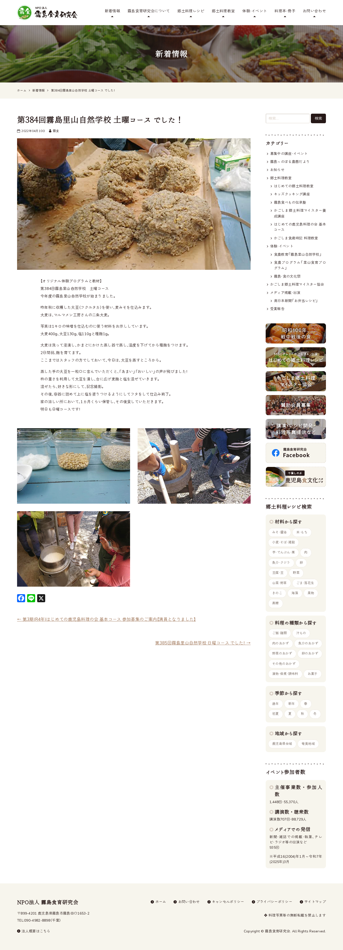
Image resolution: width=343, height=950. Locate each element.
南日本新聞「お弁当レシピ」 (296, 300)
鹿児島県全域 (282, 744)
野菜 (296, 573)
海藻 (295, 593)
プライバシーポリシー (274, 901)
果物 (311, 593)
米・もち (302, 532)
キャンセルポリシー (228, 901)
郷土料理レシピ (190, 11)
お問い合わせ (314, 11)
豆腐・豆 (277, 573)
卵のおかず (310, 653)
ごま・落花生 (305, 583)
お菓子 (313, 674)
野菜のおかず (282, 653)
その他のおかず (284, 664)
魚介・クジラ (281, 562)
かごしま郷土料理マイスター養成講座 (300, 213)
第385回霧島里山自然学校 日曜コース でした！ (203, 643)
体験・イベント (254, 11)
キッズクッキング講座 (292, 194)
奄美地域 (308, 744)
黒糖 (275, 603)
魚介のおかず (308, 643)
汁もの (301, 633)
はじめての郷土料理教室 (293, 186)
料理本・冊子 (284, 11)
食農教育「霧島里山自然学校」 (298, 254)
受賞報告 (277, 309)
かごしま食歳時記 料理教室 (296, 238)
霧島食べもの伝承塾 (290, 202)
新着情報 (112, 11)
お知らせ (277, 169)
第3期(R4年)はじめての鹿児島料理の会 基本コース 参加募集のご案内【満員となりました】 (106, 619)
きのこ (277, 593)
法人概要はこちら (36, 931)
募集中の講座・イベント (289, 153)
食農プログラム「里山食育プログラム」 (300, 265)
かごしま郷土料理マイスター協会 (297, 284)
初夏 (275, 714)
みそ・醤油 (279, 532)
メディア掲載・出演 (285, 292)
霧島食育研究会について (149, 11)
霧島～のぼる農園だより (290, 161)
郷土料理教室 (223, 11)
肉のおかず (280, 643)
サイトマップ (315, 901)
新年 (291, 704)
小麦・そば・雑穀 (283, 542)
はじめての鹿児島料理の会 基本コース (300, 227)
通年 (275, 704)
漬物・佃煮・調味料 (285, 674)
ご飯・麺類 (279, 633)
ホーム (160, 901)
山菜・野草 (279, 583)
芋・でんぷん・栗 (283, 552)
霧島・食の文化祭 (287, 276)
